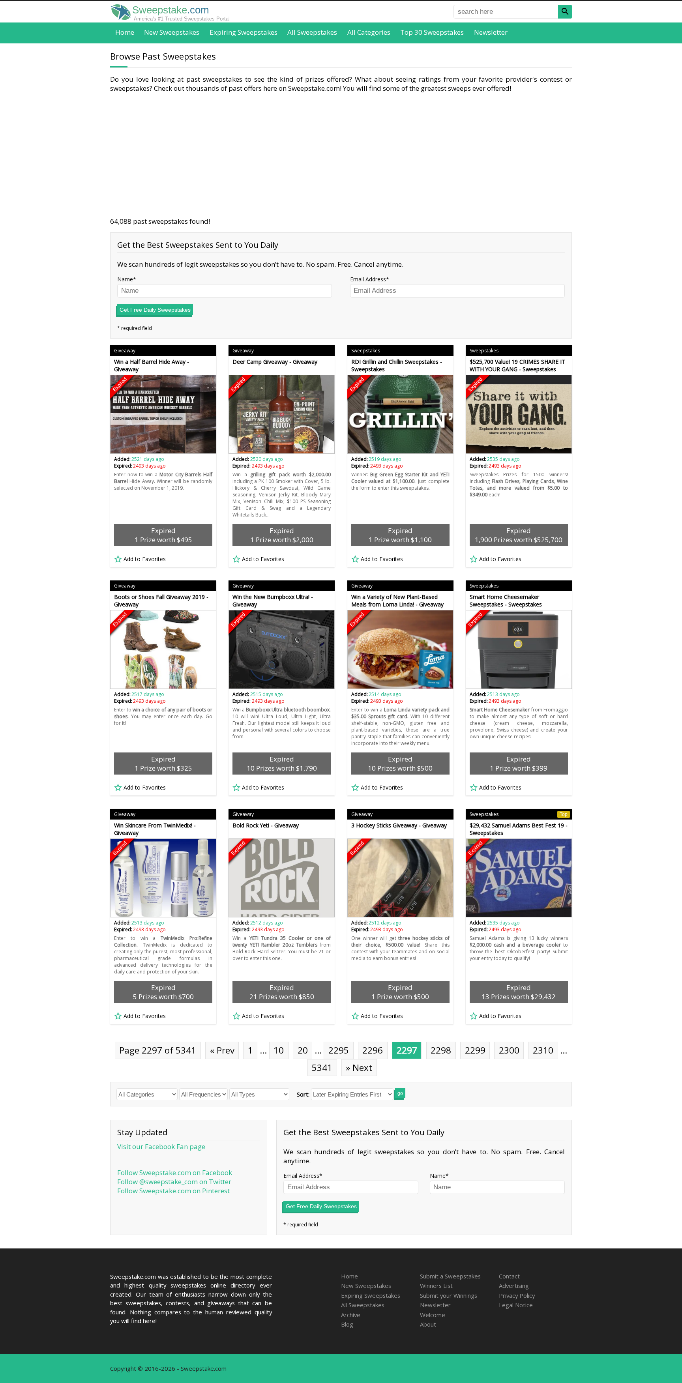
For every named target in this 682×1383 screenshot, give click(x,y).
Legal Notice (516, 1305)
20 (303, 1050)
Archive (350, 1315)
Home (124, 32)
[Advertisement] (341, 154)
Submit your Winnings (448, 1295)
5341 (322, 1067)
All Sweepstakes (312, 32)
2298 (441, 1050)
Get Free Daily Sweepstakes (155, 310)
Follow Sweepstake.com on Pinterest (173, 1190)
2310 (543, 1050)
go (400, 1093)
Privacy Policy (517, 1295)
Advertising (514, 1285)
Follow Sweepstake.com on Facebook (174, 1172)
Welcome (432, 1315)
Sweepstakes (365, 350)
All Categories (368, 32)
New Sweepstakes (171, 32)
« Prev (222, 1050)
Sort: (303, 1094)
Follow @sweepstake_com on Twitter (174, 1181)
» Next (359, 1067)
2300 (509, 1050)
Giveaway (124, 350)
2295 (338, 1050)
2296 (372, 1050)
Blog (347, 1324)
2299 (475, 1050)
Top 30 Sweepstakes (432, 32)
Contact (509, 1276)
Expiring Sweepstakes (243, 32)
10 (279, 1050)
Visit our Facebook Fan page (161, 1146)
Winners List (436, 1285)
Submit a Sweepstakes (450, 1276)
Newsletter (491, 32)
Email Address (368, 279)
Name (125, 279)
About (428, 1324)
